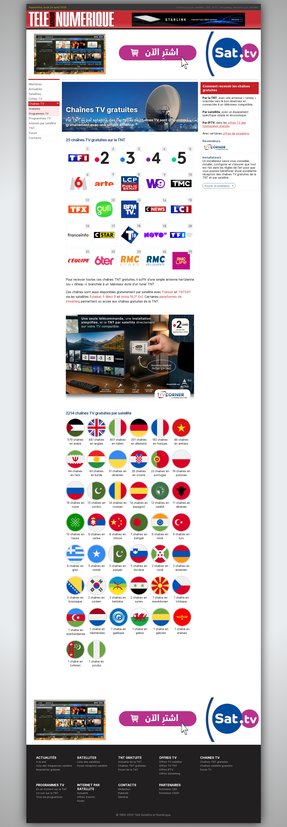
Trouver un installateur (217, 185)
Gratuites (34, 108)
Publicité (123, 793)
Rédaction (124, 789)
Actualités (35, 89)
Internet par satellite (245, 7)
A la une (41, 761)
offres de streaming (236, 133)
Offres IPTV (166, 769)
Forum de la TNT (128, 769)
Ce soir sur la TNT (47, 793)
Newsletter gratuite (48, 769)
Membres (35, 84)
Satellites (35, 94)
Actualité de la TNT (130, 761)
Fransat (167, 292)
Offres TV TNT (168, 765)
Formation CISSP (169, 793)
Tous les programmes (49, 796)
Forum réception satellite (92, 765)
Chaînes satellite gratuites (216, 765)
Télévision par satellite (190, 7)
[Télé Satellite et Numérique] (71, 19)
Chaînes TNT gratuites (132, 765)
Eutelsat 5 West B (103, 297)
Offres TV (35, 99)
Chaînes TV (36, 104)
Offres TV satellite (170, 761)
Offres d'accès (86, 796)
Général (123, 796)
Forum (33, 133)
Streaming (225, 7)
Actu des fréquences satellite (54, 765)
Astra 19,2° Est (132, 297)
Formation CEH (168, 789)
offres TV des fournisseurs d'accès (224, 124)
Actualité (82, 793)
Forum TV (206, 769)
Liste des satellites (88, 761)
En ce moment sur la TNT (51, 789)
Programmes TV (39, 113)
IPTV (215, 7)
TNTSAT (184, 292)
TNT (208, 7)
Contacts (35, 138)
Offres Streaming (169, 773)
